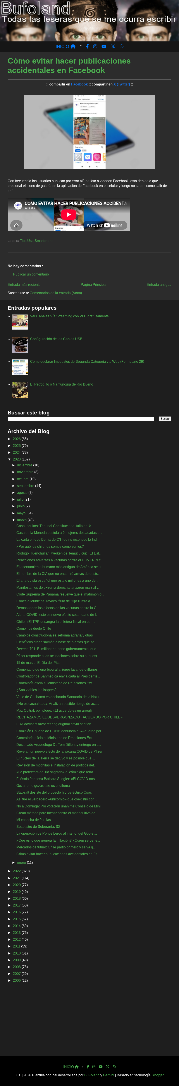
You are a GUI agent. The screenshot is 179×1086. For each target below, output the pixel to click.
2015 (17, 919)
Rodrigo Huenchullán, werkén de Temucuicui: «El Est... (59, 553)
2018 (17, 898)
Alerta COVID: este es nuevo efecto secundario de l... (57, 615)
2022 (17, 871)
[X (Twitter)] (107, 1067)
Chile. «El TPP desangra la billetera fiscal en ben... (55, 622)
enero (22, 862)
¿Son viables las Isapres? (36, 690)
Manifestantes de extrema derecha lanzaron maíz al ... (58, 587)
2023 (17, 459)
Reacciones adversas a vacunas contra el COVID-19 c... (59, 560)
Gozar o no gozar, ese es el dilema (43, 785)
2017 (17, 905)
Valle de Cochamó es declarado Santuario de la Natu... (58, 697)
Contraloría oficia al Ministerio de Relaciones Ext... (55, 683)
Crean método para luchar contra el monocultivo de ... (57, 813)
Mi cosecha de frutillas (33, 820)
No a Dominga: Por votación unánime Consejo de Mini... (59, 806)
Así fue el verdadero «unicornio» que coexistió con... (56, 799)
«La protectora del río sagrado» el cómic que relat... (55, 772)
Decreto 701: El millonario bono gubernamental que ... (58, 649)
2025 (17, 446)
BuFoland (92, 1075)
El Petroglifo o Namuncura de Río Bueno (61, 384)
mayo (21, 513)
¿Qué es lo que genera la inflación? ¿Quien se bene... (58, 840)
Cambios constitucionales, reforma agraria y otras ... (56, 635)
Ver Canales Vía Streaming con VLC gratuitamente (69, 316)
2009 (17, 960)
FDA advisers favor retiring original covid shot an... (55, 724)
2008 (17, 967)
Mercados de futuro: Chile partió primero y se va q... (56, 847)
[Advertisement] (89, 1021)
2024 (17, 452)
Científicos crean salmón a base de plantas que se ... (57, 642)
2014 (17, 926)
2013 (17, 933)
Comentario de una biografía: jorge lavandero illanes (57, 669)
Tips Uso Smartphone (36, 241)
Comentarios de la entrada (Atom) (56, 293)
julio (20, 499)
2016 (17, 912)
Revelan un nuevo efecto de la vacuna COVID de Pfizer (59, 751)
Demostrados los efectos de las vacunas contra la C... (57, 608)
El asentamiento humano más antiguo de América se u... (59, 567)
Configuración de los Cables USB (56, 339)
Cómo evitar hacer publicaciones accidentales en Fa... (58, 854)
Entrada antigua (159, 284)
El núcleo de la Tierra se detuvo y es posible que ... (55, 758)
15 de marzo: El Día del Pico (38, 663)
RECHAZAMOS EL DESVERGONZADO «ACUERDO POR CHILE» (69, 717)
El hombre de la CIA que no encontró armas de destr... (58, 574)
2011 (17, 946)
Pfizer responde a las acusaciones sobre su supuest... (58, 656)
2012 (17, 939)
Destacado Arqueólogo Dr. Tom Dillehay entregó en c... (58, 745)
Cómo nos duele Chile (33, 628)
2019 (17, 892)
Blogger (157, 1075)
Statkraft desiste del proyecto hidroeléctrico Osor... (54, 792)
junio (21, 506)
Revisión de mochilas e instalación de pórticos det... (56, 765)
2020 (17, 885)
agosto (22, 492)
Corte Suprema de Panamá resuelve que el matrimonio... (60, 594)
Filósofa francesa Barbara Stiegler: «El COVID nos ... (57, 779)
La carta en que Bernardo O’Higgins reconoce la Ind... (57, 539)
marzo (22, 520)
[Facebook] (88, 1067)
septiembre (26, 486)
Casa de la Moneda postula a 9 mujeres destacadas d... (59, 533)
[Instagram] (93, 1067)
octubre (23, 479)
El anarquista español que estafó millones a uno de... (57, 580)
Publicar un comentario (31, 274)
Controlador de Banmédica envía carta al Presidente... (58, 676)
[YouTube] (101, 1067)
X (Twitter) (122, 84)
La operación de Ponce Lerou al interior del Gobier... (56, 833)
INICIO (63, 46)
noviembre (25, 472)
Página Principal (94, 284)
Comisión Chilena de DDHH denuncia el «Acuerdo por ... (60, 731)
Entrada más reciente (24, 284)
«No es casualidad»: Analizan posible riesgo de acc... (57, 704)
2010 (17, 953)
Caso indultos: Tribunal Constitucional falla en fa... (55, 526)
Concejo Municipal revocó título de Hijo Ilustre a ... (55, 601)
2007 (17, 974)
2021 (17, 878)
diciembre (25, 465)
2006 (17, 980)
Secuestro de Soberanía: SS (38, 826)
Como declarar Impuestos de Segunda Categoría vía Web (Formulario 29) (87, 361)
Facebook (79, 84)
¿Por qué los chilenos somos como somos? (50, 546)
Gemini (108, 1075)
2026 (17, 439)
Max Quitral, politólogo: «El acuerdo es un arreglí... (55, 710)
